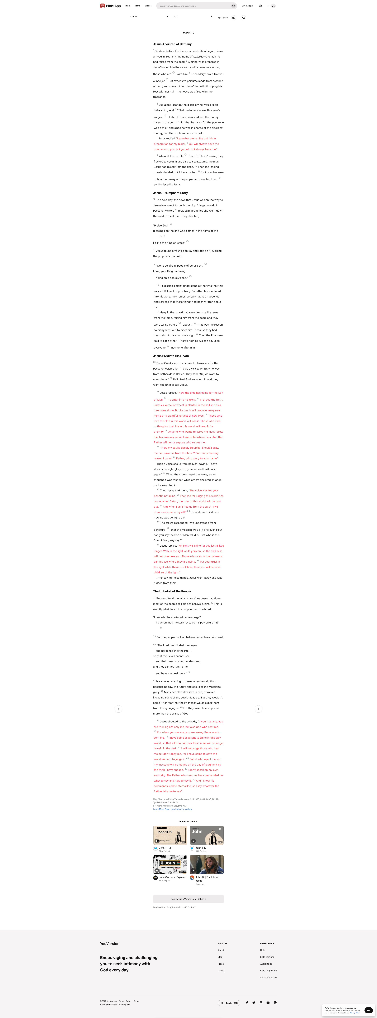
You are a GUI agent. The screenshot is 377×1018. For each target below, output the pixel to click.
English (156, 907)
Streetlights (164, 880)
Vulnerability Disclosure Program (115, 1004)
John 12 (133, 16)
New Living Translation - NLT (174, 907)
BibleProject (164, 851)
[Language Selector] (260, 6)
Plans (137, 6)
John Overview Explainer (173, 877)
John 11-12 (168, 847)
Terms (136, 1001)
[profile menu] (271, 6)
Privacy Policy (125, 1001)
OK (368, 1010)
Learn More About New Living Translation (172, 808)
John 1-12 (204, 847)
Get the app (247, 6)
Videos (148, 6)
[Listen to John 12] (233, 17)
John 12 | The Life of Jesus (207, 879)
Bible (127, 6)
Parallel (225, 18)
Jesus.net (200, 884)
